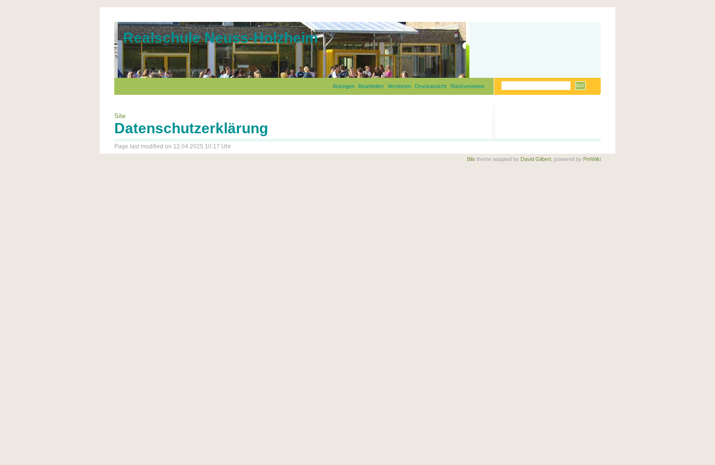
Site (119, 116)
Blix (471, 159)
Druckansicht (431, 86)
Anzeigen (344, 86)
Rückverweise (467, 86)
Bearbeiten (371, 86)
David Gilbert (535, 159)
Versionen (399, 86)
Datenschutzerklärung (191, 128)
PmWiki (592, 159)
